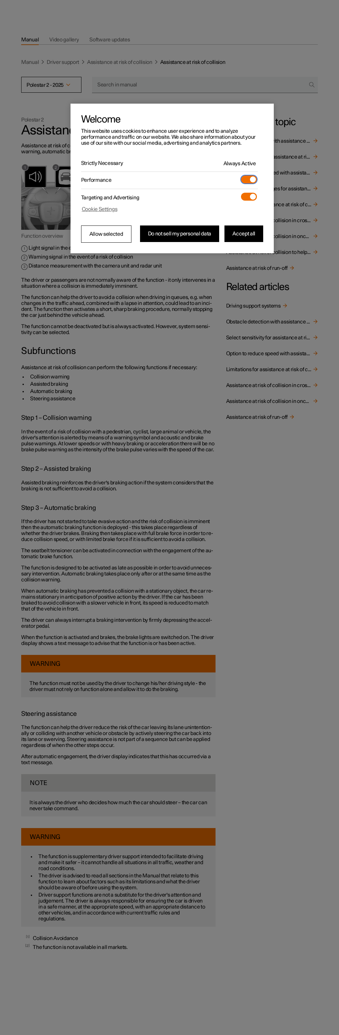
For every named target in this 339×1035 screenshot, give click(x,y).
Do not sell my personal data (180, 233)
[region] (172, 178)
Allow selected (106, 234)
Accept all (243, 233)
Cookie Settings (100, 209)
